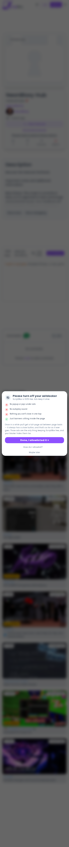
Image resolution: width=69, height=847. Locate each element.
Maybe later (34, 452)
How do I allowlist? (33, 447)
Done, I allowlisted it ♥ (34, 440)
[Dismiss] (64, 394)
